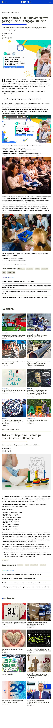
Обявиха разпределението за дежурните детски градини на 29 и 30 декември (26, 587)
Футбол (6, 333)
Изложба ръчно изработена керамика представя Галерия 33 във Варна (38, 675)
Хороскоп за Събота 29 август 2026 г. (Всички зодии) (12, 701)
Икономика (29, 418)
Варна (4, 272)
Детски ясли (43, 564)
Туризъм (33, 418)
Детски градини (15, 12)
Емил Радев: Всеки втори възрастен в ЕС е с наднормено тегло (38, 702)
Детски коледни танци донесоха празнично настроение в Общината (23, 583)
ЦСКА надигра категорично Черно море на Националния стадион (14, 335)
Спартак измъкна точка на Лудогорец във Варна (37, 335)
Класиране (20, 564)
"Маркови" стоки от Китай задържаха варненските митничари (37, 624)
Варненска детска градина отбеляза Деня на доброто (18, 578)
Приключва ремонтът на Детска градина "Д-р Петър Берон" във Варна (24, 297)
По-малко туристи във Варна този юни (37, 421)
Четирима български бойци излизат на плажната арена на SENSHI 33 (13, 421)
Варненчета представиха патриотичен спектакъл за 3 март (21, 574)
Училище (37, 268)
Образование (5, 12)
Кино (6, 388)
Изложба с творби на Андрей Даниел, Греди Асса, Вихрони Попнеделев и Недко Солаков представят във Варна (37, 393)
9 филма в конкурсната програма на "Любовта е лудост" (13, 391)
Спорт (3, 333)
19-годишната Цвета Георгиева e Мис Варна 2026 (13, 362)
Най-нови (9, 598)
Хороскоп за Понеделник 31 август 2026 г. (14, 623)
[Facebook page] (3, 2)
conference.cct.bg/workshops (18, 260)
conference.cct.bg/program (16, 258)
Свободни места (34, 564)
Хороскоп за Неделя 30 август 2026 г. (12, 650)
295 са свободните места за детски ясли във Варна (18, 281)
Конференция (45, 268)
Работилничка (21, 268)
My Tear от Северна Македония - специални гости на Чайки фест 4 (39, 650)
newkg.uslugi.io (26, 553)
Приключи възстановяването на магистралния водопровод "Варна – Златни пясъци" (38, 363)
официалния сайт (6, 255)
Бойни (6, 418)
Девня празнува (7, 674)
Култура (3, 388)
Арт (31, 388)
